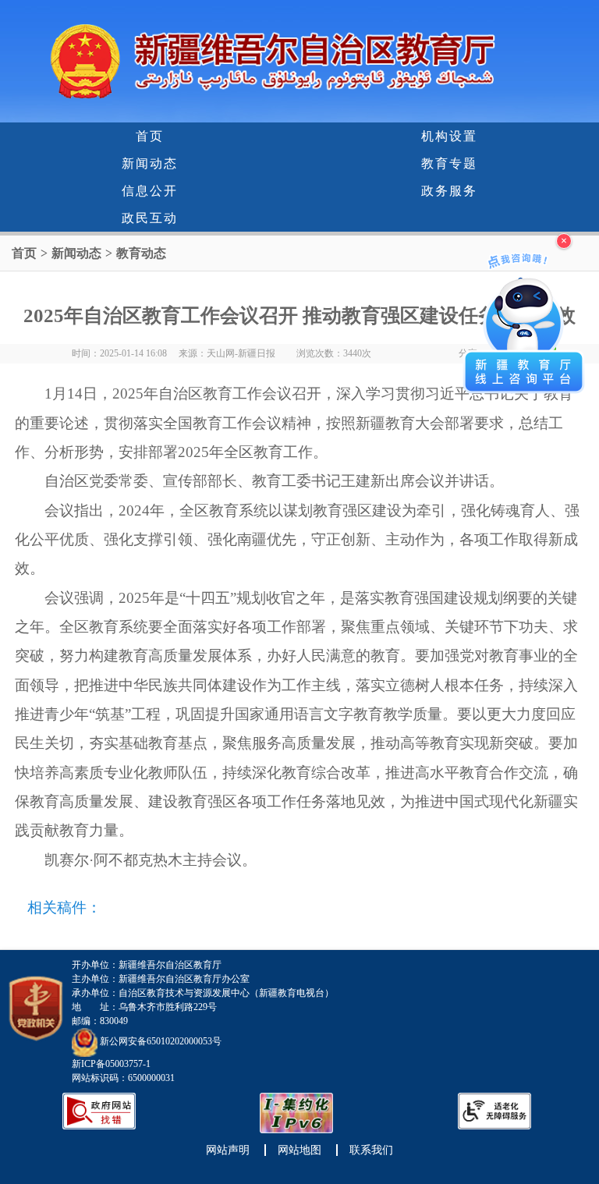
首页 (150, 136)
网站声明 (228, 1150)
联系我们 (371, 1150)
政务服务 (449, 190)
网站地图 (299, 1150)
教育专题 (449, 163)
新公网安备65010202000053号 (161, 1041)
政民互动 (150, 218)
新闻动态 (150, 163)
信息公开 (150, 190)
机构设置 (449, 136)
